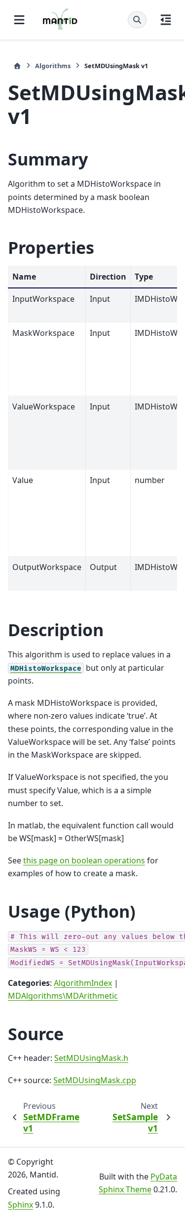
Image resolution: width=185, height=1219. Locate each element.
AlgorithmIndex (83, 982)
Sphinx (20, 1204)
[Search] (137, 19)
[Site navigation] (19, 19)
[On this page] (165, 19)
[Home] (17, 66)
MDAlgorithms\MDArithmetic (63, 995)
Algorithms (53, 65)
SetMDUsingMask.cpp (94, 1080)
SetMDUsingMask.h (91, 1058)
